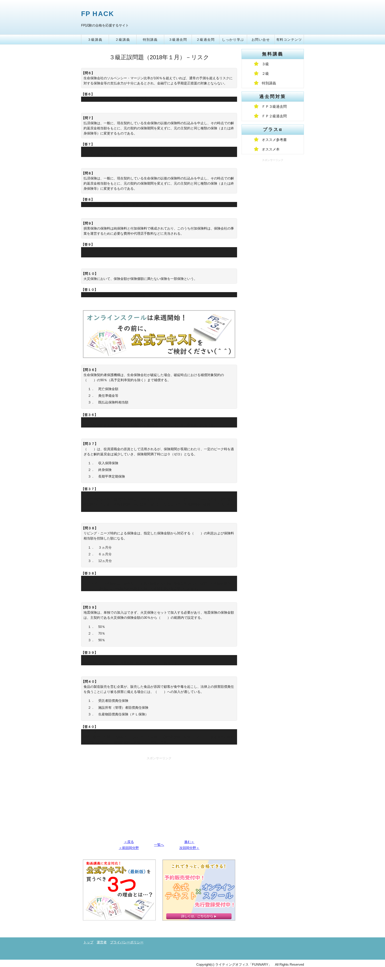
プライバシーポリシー (126, 942)
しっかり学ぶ (233, 39)
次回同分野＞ (189, 848)
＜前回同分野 (129, 848)
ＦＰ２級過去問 (274, 116)
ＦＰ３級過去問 (274, 106)
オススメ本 (271, 149)
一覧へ (159, 845)
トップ (88, 942)
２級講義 (122, 39)
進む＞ (189, 842)
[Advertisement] (159, 793)
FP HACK (97, 13)
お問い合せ (261, 39)
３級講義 (95, 39)
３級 (265, 64)
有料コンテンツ (289, 39)
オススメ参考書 (274, 140)
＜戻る (129, 842)
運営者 (102, 942)
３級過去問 (178, 39)
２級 (265, 73)
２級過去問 (205, 39)
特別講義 (150, 39)
